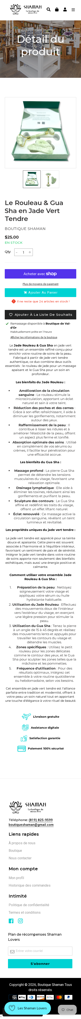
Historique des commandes (30, 885)
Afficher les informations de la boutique (33, 337)
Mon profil (16, 878)
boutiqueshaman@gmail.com (31, 825)
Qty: (8, 252)
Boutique (15, 851)
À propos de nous (22, 843)
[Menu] (72, 10)
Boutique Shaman (51, 985)
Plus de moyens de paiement (41, 284)
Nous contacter (20, 858)
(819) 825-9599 (41, 820)
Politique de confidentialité (29, 905)
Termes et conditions (25, 912)
